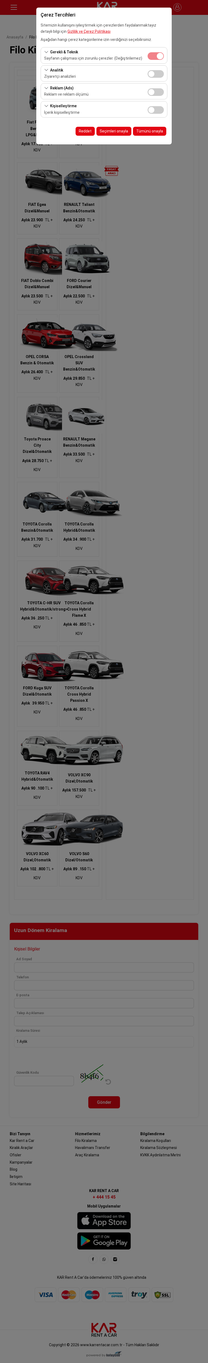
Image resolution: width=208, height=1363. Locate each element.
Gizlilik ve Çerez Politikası (88, 31)
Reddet (85, 131)
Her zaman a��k (156, 56)
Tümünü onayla (149, 131)
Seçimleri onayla (114, 131)
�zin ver (156, 74)
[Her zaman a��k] (156, 55)
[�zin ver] (156, 73)
